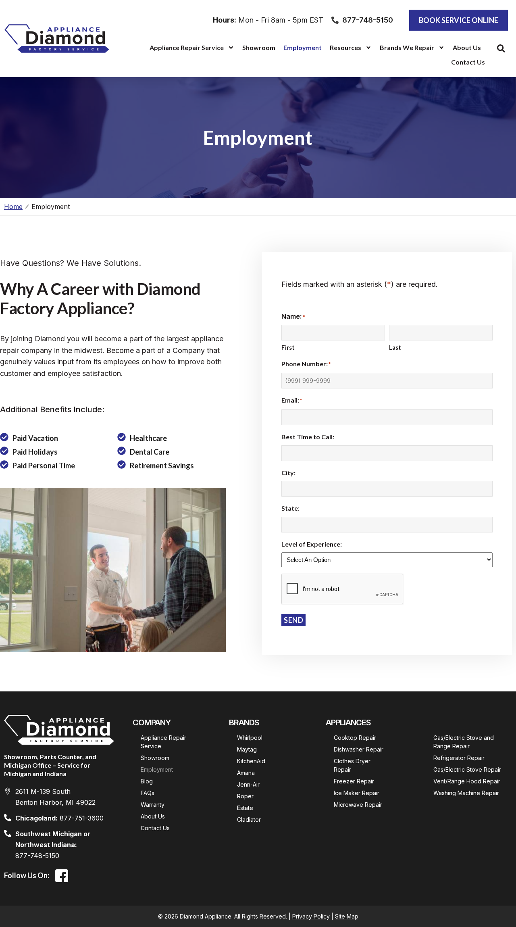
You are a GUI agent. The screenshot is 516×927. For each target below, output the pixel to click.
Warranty (152, 804)
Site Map (346, 916)
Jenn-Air (248, 784)
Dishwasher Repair (358, 749)
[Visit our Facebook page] (61, 875)
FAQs (147, 792)
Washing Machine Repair (466, 792)
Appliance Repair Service (187, 47)
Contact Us (468, 62)
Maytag (247, 749)
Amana (246, 772)
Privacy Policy (311, 916)
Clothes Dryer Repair (353, 765)
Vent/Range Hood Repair (466, 781)
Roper (245, 796)
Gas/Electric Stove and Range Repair (464, 742)
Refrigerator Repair (459, 757)
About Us (467, 47)
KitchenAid (251, 761)
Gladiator (249, 819)
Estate (245, 807)
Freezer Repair (354, 781)
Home (13, 207)
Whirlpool (249, 737)
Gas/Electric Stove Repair (467, 769)
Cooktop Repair (355, 737)
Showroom (258, 47)
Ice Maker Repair (356, 792)
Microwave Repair (358, 804)
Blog (147, 781)
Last (395, 347)
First (288, 347)
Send (293, 620)
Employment (302, 47)
